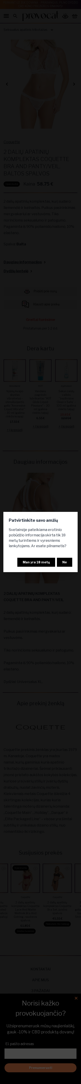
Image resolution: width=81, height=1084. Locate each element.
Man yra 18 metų (36, 562)
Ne (64, 562)
